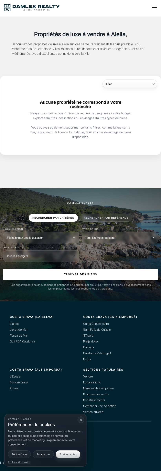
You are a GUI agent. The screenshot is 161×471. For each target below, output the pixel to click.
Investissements (94, 400)
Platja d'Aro (90, 341)
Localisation (13, 229)
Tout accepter (68, 454)
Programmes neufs (96, 394)
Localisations (92, 382)
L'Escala (15, 376)
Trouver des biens (80, 274)
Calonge (88, 347)
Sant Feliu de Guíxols (97, 329)
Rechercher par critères (53, 217)
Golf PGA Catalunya (22, 341)
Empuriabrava (19, 382)
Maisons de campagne (98, 388)
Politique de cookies (19, 462)
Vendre (88, 376)
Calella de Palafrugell (97, 353)
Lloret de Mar (18, 329)
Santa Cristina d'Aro (96, 324)
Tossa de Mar (19, 335)
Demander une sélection (99, 406)
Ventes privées (93, 412)
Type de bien (91, 229)
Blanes (14, 324)
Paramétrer (43, 454)
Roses (14, 388)
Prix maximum (14, 247)
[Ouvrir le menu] (154, 7)
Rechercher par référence (106, 217)
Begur (87, 359)
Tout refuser (19, 454)
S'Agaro (88, 335)
